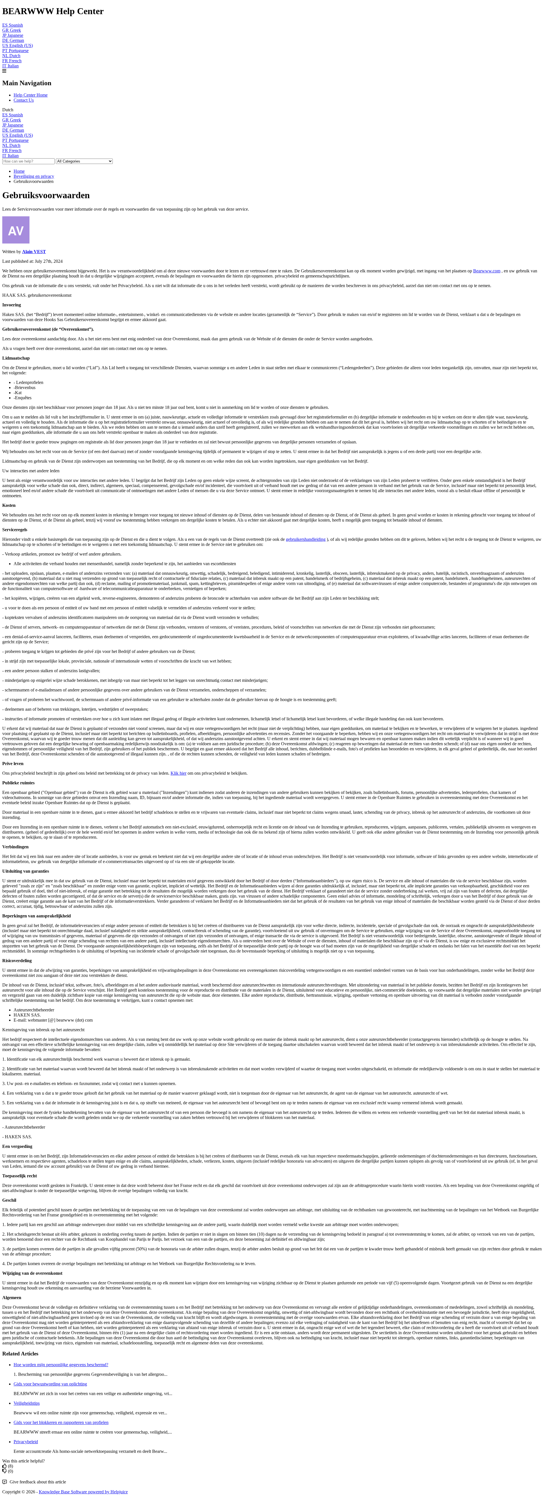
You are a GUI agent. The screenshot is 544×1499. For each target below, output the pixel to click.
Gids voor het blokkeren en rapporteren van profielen (61, 1422)
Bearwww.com (486, 270)
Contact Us (24, 100)
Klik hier (178, 773)
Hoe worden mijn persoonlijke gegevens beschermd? (61, 1364)
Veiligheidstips (27, 1403)
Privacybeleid (26, 1441)
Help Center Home (31, 95)
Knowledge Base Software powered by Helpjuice (83, 1491)
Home (19, 171)
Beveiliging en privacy (34, 176)
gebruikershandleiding (306, 539)
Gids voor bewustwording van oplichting (50, 1383)
